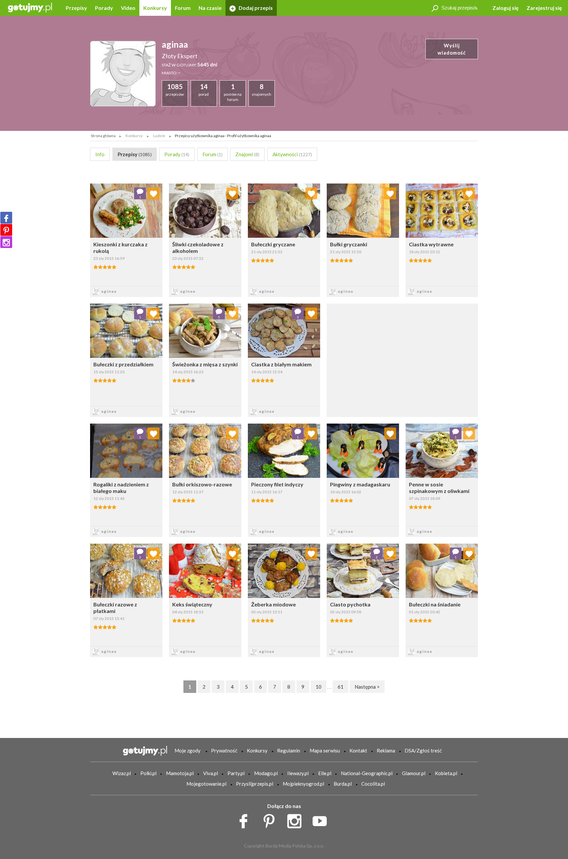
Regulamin (288, 750)
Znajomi (247, 154)
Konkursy (155, 8)
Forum (183, 8)
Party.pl (236, 773)
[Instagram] (6, 242)
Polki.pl (148, 773)
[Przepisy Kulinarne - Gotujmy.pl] (30, 7)
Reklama (386, 750)
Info (100, 154)
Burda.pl (343, 784)
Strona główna (103, 135)
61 (340, 687)
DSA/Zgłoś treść (423, 750)
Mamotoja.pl (180, 773)
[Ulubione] (153, 193)
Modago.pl (266, 773)
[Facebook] (6, 218)
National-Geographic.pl (366, 773)
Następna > (367, 687)
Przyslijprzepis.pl (254, 784)
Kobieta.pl (446, 773)
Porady (104, 8)
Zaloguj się (505, 8)
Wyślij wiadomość (452, 49)
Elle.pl (324, 773)
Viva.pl (210, 773)
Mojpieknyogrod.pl (303, 784)
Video (128, 8)
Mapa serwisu (325, 750)
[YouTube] (322, 819)
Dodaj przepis (255, 8)
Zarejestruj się (544, 8)
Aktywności (292, 154)
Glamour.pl (413, 773)
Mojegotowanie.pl (206, 784)
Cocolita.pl (373, 784)
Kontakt (358, 750)
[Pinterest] (6, 230)
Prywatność (224, 750)
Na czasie (210, 8)
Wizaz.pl (121, 773)
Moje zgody (188, 750)
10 (318, 687)
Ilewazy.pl (298, 773)
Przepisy (76, 8)
